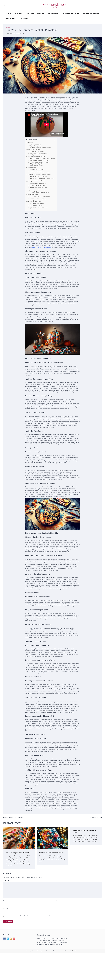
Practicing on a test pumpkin (37, 203)
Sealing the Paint (31, 167)
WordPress (75, 951)
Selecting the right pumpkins (37, 151)
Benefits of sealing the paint (37, 169)
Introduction (30, 142)
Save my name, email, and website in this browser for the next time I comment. (28, 916)
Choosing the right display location (38, 176)
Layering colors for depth (36, 205)
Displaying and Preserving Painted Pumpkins (39, 174)
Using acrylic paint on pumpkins (37, 191)
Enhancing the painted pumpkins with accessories (42, 178)
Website (5, 908)
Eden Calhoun (10, 33)
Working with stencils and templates (39, 207)
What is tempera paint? (35, 144)
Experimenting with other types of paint (39, 192)
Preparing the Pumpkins (33, 149)
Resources (40, 14)
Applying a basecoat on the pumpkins (39, 160)
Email (55, 901)
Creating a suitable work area (37, 154)
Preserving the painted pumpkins (38, 180)
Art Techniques (53, 14)
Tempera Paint (9, 27)
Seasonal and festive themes (37, 198)
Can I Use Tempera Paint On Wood (17, 853)
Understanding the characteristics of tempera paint (42, 158)
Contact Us (24, 18)
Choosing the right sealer (36, 171)
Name (5, 901)
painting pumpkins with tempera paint (41, 247)
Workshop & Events (11, 18)
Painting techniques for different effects (39, 200)
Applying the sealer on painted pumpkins (40, 172)
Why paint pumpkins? (35, 145)
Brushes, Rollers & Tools (70, 14)
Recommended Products (91, 14)
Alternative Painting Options (34, 189)
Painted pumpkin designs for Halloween (40, 196)
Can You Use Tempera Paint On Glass (51, 853)
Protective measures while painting (38, 187)
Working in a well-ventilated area (38, 183)
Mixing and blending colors (36, 164)
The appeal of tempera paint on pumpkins (40, 147)
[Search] (4, 6)
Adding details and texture (36, 165)
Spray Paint (30, 14)
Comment (6, 880)
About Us (8, 14)
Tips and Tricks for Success (34, 201)
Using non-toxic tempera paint (37, 185)
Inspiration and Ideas (32, 194)
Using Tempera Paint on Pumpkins (36, 156)
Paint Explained (54, 5)
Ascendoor (61, 951)
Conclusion (31, 209)
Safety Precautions (32, 182)
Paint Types (18, 14)
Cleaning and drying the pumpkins (38, 153)
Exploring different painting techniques (39, 162)
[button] (53, 140)
